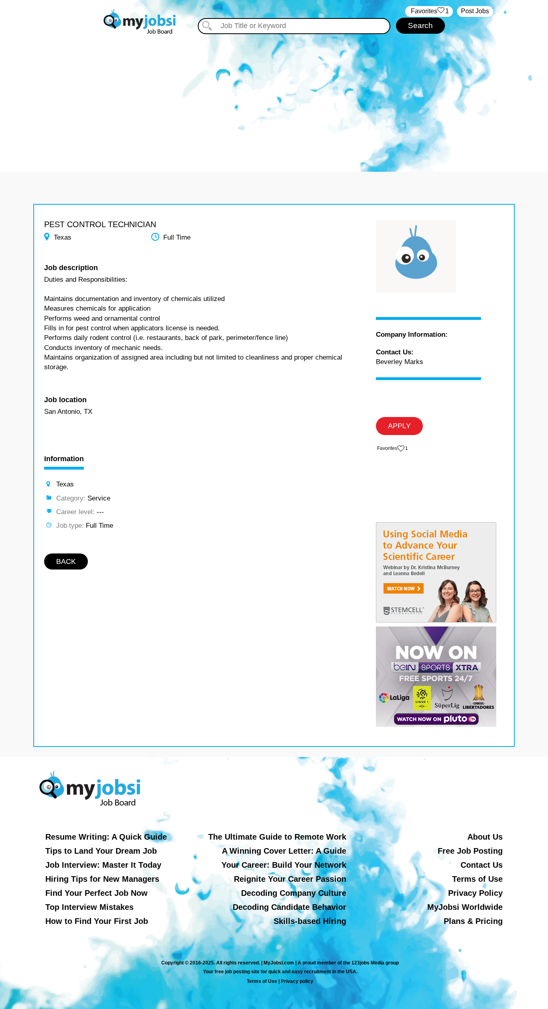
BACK (66, 561)
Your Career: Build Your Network (283, 864)
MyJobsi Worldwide (465, 907)
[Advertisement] (274, 95)
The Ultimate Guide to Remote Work (277, 836)
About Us (485, 836)
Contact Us (482, 864)
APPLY (399, 426)
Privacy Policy (475, 893)
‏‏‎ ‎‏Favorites (429, 11)
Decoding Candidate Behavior (289, 907)
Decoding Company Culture (293, 893)
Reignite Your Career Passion (290, 879)
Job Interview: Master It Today (103, 864)
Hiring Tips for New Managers (102, 879)
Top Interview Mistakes (89, 907)
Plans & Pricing (473, 921)
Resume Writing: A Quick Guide (106, 836)
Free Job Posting (470, 850)
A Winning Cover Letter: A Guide (284, 850)
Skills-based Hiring (310, 921)
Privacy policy (297, 981)
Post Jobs (475, 11)
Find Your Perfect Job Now (96, 893)
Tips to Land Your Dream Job (101, 850)
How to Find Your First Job (96, 921)
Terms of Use (477, 879)
